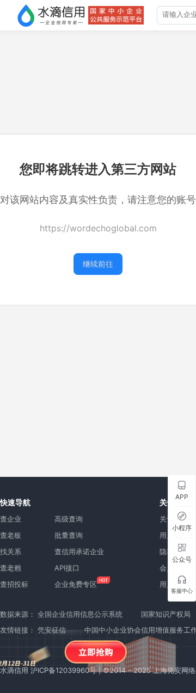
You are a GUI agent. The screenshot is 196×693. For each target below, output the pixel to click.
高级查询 (68, 518)
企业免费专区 (75, 584)
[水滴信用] (51, 15)
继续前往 (98, 263)
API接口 (66, 567)
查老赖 (10, 567)
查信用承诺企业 (79, 551)
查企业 (10, 518)
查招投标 (14, 584)
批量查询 (68, 535)
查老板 (10, 535)
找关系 (10, 551)
